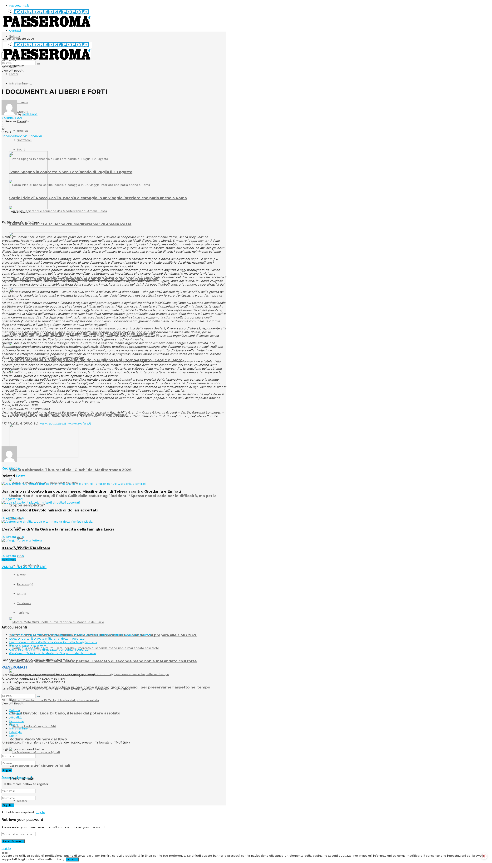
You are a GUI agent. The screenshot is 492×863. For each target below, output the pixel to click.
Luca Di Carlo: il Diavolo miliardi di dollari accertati (50, 510)
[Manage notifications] (484, 856)
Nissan (22, 801)
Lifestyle (15, 732)
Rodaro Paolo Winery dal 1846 (38, 739)
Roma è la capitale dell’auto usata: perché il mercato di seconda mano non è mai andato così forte (103, 661)
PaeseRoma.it (19, 5)
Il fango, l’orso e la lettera (26, 548)
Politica (14, 36)
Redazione (29, 114)
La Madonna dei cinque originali (39, 765)
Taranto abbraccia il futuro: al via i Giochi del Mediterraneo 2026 (70, 470)
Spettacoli (24, 140)
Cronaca (15, 714)
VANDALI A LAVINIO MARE (24, 567)
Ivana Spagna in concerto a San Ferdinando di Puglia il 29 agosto (70, 172)
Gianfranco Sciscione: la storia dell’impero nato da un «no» (52, 653)
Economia (16, 721)
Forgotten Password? (17, 777)
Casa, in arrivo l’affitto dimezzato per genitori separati (49, 649)
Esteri (13, 74)
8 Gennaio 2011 (12, 117)
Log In (40, 812)
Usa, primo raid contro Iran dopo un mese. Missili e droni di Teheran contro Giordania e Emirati (91, 491)
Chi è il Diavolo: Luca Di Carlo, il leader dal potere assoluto (64, 713)
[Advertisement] (71, 437)
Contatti (15, 30)
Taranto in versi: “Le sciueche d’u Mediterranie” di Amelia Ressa (70, 224)
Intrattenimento (20, 83)
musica (22, 130)
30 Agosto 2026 (13, 518)
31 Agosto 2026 (12, 499)
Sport (21, 149)
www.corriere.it (79, 423)
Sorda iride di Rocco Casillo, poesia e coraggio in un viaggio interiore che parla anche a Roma (98, 198)
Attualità (15, 717)
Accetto (72, 859)
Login (13, 736)
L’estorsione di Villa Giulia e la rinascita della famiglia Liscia (58, 529)
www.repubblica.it (52, 423)
